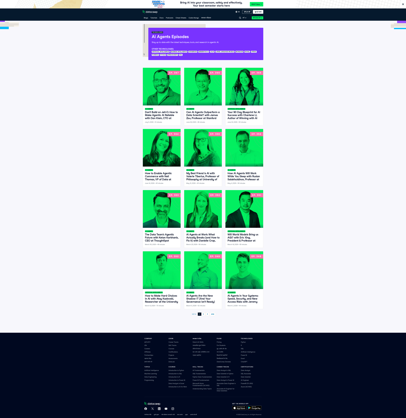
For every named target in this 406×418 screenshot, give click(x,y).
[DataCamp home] (159, 404)
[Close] (403, 4)
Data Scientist (246, 377)
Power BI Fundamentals (201, 380)
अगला (212, 314)
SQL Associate (246, 374)
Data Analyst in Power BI (225, 380)
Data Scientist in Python (225, 374)
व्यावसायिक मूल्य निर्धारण (199, 345)
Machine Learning (150, 374)
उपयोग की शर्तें (193, 414)
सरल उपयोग (180, 414)
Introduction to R (174, 377)
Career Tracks (173, 342)
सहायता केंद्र (147, 358)
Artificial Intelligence (248, 352)
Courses (171, 348)
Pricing (219, 342)
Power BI (244, 355)
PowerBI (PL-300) (247, 383)
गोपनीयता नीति (147, 414)
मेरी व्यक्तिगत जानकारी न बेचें (168, 414)
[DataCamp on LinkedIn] (159, 408)
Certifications (173, 352)
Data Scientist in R (223, 377)
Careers (147, 348)
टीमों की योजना (196, 348)
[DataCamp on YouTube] (166, 408)
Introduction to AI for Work (178, 387)
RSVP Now (256, 4)
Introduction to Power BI (177, 380)
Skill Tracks (172, 345)
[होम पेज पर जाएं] (150, 11)
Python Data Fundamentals (202, 377)
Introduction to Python (176, 370)
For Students (221, 345)
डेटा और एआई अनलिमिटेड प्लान (201, 352)
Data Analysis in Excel (176, 383)
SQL (242, 348)
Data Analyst (245, 370)
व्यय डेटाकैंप (220, 352)
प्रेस (145, 345)
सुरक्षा (186, 414)
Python (243, 342)
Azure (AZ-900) (246, 387)
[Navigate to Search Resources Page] (240, 18)
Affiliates (147, 352)
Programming (149, 380)
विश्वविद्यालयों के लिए (222, 358)
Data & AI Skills (198, 342)
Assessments (173, 358)
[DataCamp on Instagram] (172, 408)
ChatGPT (244, 362)
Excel (243, 358)
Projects (171, 355)
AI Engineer (245, 380)
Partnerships (148, 355)
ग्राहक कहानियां (197, 355)
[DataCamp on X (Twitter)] (152, 408)
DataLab (172, 362)
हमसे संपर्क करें (148, 362)
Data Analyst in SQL (224, 370)
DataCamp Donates (224, 362)
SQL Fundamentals (199, 374)
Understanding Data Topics (202, 389)
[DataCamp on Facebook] (145, 408)
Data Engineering (150, 377)
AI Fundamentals (199, 370)
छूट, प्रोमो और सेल (222, 348)
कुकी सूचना (156, 414)
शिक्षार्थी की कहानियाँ (222, 355)
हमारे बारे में (147, 342)
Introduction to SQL (175, 374)
